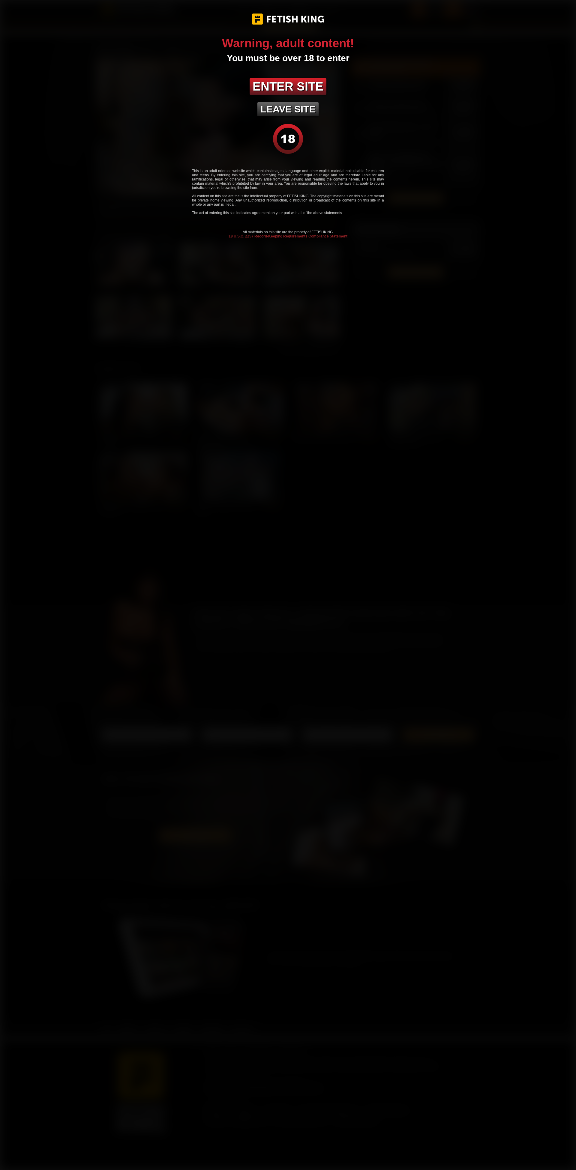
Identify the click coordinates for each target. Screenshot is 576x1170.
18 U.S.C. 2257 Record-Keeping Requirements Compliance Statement (288, 236)
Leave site (288, 109)
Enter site (288, 86)
